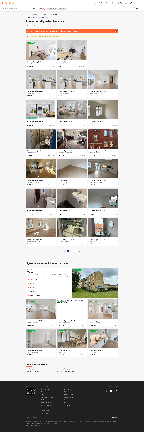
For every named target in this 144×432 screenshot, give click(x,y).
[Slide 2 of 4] (40, 147)
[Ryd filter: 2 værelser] (65, 8)
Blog (42, 392)
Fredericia (44, 14)
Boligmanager (45, 410)
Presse (43, 394)
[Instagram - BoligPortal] (116, 391)
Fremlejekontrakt (69, 394)
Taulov (29, 26)
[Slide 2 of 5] (39, 58)
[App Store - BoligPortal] (30, 393)
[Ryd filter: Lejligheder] (55, 8)
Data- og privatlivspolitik (48, 397)
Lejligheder (35, 14)
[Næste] (79, 251)
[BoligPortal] (8, 3)
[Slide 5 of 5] (42, 58)
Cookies (43, 400)
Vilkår (65, 402)
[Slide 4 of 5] (41, 58)
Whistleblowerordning (47, 405)
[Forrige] (64, 251)
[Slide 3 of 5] (40, 58)
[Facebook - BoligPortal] (106, 391)
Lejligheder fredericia (32, 371)
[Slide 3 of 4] (41, 147)
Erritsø (36, 26)
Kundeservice (68, 400)
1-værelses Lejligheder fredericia (67, 369)
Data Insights (44, 413)
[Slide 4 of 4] (42, 147)
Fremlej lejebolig (68, 397)
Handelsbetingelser (46, 402)
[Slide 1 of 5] (38, 58)
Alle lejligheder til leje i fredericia (38, 17)
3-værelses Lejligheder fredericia (67, 371)
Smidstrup (44, 26)
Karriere (43, 408)
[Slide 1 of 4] (39, 147)
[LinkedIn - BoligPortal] (111, 391)
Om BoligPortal (45, 389)
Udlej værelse (68, 389)
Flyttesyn (66, 392)
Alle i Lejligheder (31, 369)
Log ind (138, 3)
